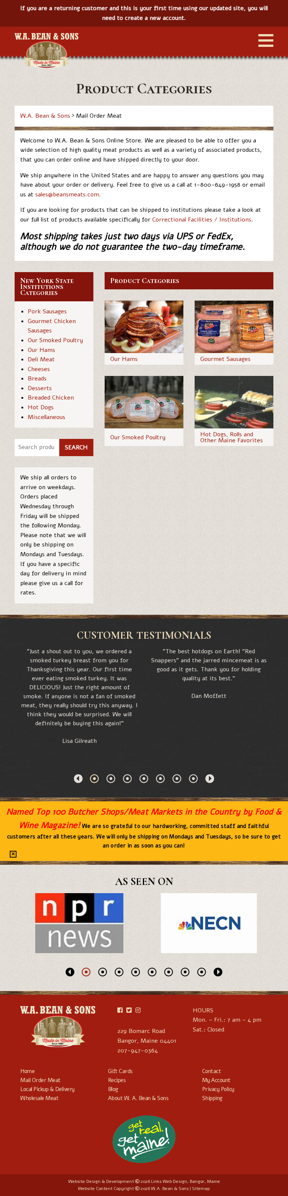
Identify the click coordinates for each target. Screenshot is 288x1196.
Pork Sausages (47, 311)
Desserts (40, 388)
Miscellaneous (46, 417)
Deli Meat (41, 359)
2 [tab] (111, 778)
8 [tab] (201, 971)
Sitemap (201, 1189)
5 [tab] (160, 778)
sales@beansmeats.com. (69, 194)
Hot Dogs (41, 407)
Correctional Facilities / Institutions (201, 220)
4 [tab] (144, 778)
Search (76, 447)
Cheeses (39, 369)
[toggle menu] (265, 40)
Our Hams (41, 350)
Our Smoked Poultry (55, 340)
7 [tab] (193, 778)
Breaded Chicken (51, 398)
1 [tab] (94, 778)
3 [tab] (127, 778)
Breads (37, 378)
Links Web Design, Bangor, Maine (185, 1181)
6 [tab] (177, 778)
